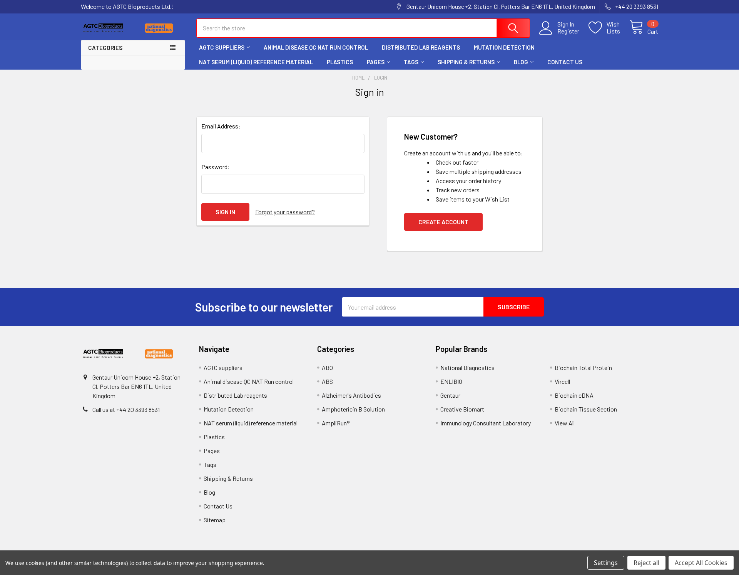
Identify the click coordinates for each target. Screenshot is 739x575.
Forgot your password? (285, 211)
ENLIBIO (451, 381)
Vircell (562, 381)
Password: (215, 166)
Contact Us (564, 61)
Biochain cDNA (574, 395)
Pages (376, 61)
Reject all (646, 562)
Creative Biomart (462, 409)
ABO (327, 367)
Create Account (443, 221)
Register (568, 31)
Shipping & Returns (466, 61)
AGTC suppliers (221, 47)
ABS (327, 381)
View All (565, 423)
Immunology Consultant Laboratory (485, 423)
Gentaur (450, 395)
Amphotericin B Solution (353, 409)
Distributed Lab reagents (421, 47)
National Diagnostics (467, 367)
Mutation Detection (504, 47)
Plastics (340, 61)
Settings (606, 562)
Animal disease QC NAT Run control (316, 47)
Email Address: (221, 126)
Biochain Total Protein (583, 367)
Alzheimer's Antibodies (351, 395)
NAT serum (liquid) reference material (256, 61)
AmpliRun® (335, 423)
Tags (411, 61)
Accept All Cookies (701, 562)
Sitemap (215, 519)
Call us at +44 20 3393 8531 (126, 409)
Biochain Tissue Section (586, 409)
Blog (521, 61)
